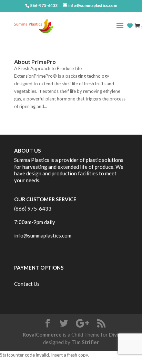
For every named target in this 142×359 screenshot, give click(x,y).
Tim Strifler (85, 342)
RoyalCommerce (42, 334)
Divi (113, 334)
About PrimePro (35, 61)
